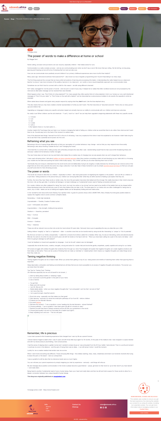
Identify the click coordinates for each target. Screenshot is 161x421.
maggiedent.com (59, 376)
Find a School (113, 8)
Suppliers (141, 8)
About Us (48, 406)
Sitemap (75, 407)
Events (48, 410)
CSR (47, 408)
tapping (38, 302)
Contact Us (76, 404)
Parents (6, 19)
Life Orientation (152, 8)
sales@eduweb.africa (108, 404)
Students (132, 8)
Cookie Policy (144, 409)
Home (30, 8)
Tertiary (123, 8)
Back (30, 49)
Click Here (72, 1)
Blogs (12, 19)
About (36, 8)
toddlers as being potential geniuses (64, 158)
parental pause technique (112, 166)
